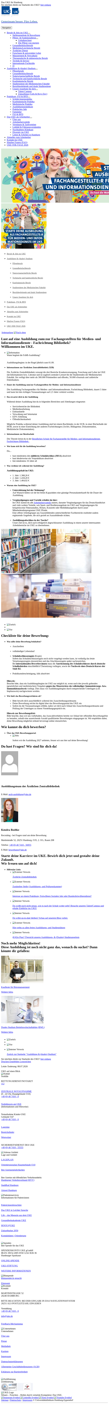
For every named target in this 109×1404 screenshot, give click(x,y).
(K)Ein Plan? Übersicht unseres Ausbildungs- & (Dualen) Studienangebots (45, 937)
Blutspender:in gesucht (11, 1278)
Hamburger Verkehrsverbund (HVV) (17, 1180)
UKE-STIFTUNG (9, 1266)
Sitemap (4, 1400)
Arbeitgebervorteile (21, 122)
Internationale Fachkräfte (23, 63)
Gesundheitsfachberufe (22, 45)
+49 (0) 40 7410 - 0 (10, 1096)
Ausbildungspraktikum (22, 106)
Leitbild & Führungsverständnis (26, 127)
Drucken (5, 1061)
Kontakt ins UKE (15, 140)
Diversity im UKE (20, 132)
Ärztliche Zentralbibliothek (24, 877)
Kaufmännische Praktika (23, 101)
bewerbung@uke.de (18, 850)
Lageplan (5, 1127)
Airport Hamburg (9, 1190)
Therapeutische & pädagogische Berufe (30, 58)
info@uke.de (7, 1316)
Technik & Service (20, 61)
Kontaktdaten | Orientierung (13, 1235)
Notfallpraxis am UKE (11, 1104)
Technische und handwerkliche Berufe (29, 78)
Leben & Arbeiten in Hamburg (26, 135)
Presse (4, 1341)
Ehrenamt (5, 1283)
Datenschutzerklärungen (12, 1361)
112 (2, 1083)
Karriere (5, 1351)
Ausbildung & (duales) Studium (21, 68)
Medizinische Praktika (22, 104)
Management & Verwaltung (24, 55)
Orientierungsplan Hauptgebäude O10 (18, 1165)
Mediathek (6, 1346)
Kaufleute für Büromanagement (15, 987)
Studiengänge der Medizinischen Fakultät (31, 84)
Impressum (6, 1356)
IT (13, 66)
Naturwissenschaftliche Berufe (26, 76)
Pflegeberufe (18, 71)
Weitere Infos (7, 992)
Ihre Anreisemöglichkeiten (13, 1170)
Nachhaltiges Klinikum (22, 129)
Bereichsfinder (7, 1132)
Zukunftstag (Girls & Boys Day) (32, 94)
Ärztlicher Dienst (20, 50)
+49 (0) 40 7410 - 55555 (12, 1147)
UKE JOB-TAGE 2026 (17, 145)
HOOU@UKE (8, 1225)
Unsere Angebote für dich (24, 89)
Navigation (6, 28)
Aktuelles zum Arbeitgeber (19, 137)
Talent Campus (25, 91)
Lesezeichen (25, 1061)
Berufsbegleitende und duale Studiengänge (31, 86)
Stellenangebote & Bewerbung (26, 35)
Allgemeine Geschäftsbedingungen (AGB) (20, 1366)
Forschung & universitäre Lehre (26, 53)
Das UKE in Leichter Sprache (14, 1210)
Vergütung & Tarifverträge (24, 124)
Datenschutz (15, 1400)
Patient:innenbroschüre (11, 1205)
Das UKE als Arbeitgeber (18, 117)
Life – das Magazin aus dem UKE (16, 1215)
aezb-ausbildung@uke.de (20, 794)
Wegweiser (6, 1137)
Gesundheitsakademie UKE (13, 1220)
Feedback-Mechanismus (12, 1324)
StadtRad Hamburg (9, 1185)
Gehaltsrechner (25, 40)
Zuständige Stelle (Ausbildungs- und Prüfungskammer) (37, 886)
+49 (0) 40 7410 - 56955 (20, 845)
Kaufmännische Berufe (22, 81)
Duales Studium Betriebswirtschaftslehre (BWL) (23, 1027)
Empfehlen (15, 1061)
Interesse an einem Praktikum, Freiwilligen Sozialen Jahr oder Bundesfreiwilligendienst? (52, 896)
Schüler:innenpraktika (22, 99)
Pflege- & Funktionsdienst (24, 38)
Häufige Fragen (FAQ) (17, 142)
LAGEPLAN (7, 1159)
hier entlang (45, 5)
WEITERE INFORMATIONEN (16, 1271)
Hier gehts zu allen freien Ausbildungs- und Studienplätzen (38, 927)
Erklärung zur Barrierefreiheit (14, 1372)
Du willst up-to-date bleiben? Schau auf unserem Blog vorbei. (40, 918)
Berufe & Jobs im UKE (17, 32)
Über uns (16, 119)
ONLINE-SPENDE (10, 1260)
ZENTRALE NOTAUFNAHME (16, 1091)
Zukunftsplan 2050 (9, 1230)
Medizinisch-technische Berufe (26, 48)
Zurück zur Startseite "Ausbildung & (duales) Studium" (31, 1054)
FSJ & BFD (17, 114)
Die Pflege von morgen (28, 43)
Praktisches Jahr (19, 109)
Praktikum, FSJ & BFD (17, 96)
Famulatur (17, 112)
